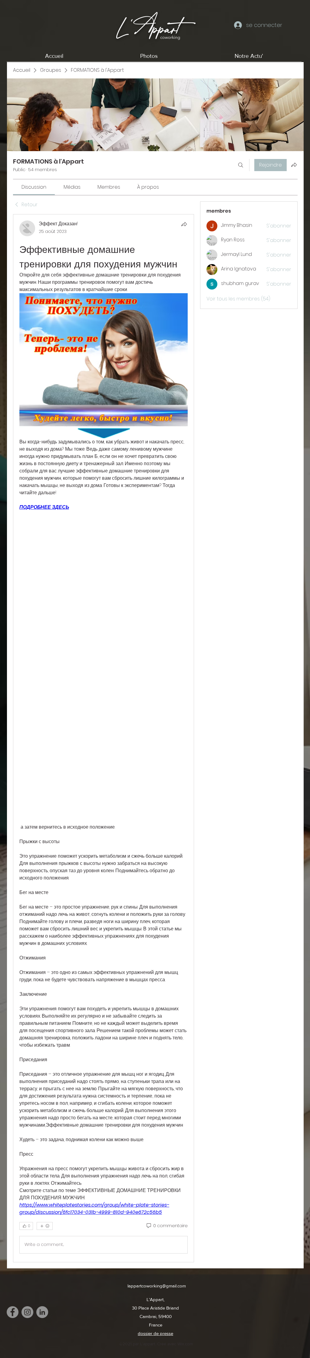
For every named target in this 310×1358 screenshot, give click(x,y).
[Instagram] (27, 1312)
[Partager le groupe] (294, 164)
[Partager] (184, 224)
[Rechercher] (240, 165)
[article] (103, 738)
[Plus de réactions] (45, 1226)
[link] (33, 187)
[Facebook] (12, 1312)
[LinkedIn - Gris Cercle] (42, 1312)
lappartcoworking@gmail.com (156, 1285)
